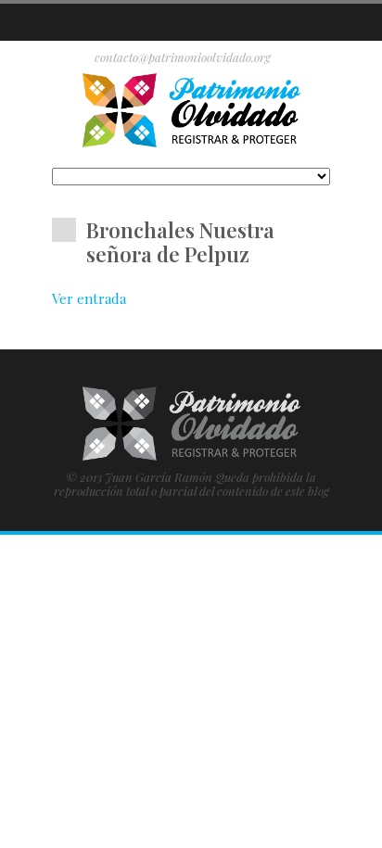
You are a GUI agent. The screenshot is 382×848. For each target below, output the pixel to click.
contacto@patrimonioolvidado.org (183, 57)
